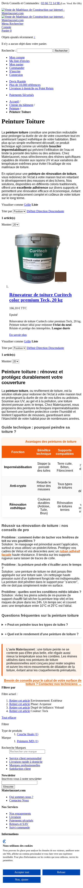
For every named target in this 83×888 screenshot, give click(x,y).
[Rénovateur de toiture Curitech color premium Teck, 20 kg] (38, 286)
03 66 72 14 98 (50, 3)
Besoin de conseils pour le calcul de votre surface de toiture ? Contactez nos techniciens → (42, 682)
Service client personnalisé (25, 758)
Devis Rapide (17, 81)
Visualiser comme (12, 204)
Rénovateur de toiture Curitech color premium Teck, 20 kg (40, 297)
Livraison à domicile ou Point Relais (31, 88)
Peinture (14, 108)
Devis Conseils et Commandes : (21, 3)
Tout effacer (9, 717)
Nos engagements (20, 813)
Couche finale (27, 734)
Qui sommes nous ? (21, 797)
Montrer (6, 224)
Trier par (7, 211)
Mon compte (17, 57)
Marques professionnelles (24, 765)
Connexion (16, 74)
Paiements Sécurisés (21, 95)
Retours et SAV (18, 824)
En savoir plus (18, 334)
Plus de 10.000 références (25, 85)
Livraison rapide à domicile (25, 761)
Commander (16, 68)
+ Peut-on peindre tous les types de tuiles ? (36, 624)
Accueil (14, 101)
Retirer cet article (19, 700)
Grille (27, 204)
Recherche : (9, 50)
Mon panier (16, 64)
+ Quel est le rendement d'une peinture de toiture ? (42, 634)
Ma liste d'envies (19, 61)
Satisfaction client (20, 768)
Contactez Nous (19, 800)
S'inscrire (14, 71)
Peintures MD (27, 741)
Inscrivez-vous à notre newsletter (22, 778)
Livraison (15, 817)
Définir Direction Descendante (45, 211)
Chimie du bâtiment (21, 105)
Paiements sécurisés (21, 820)
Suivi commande (19, 827)
